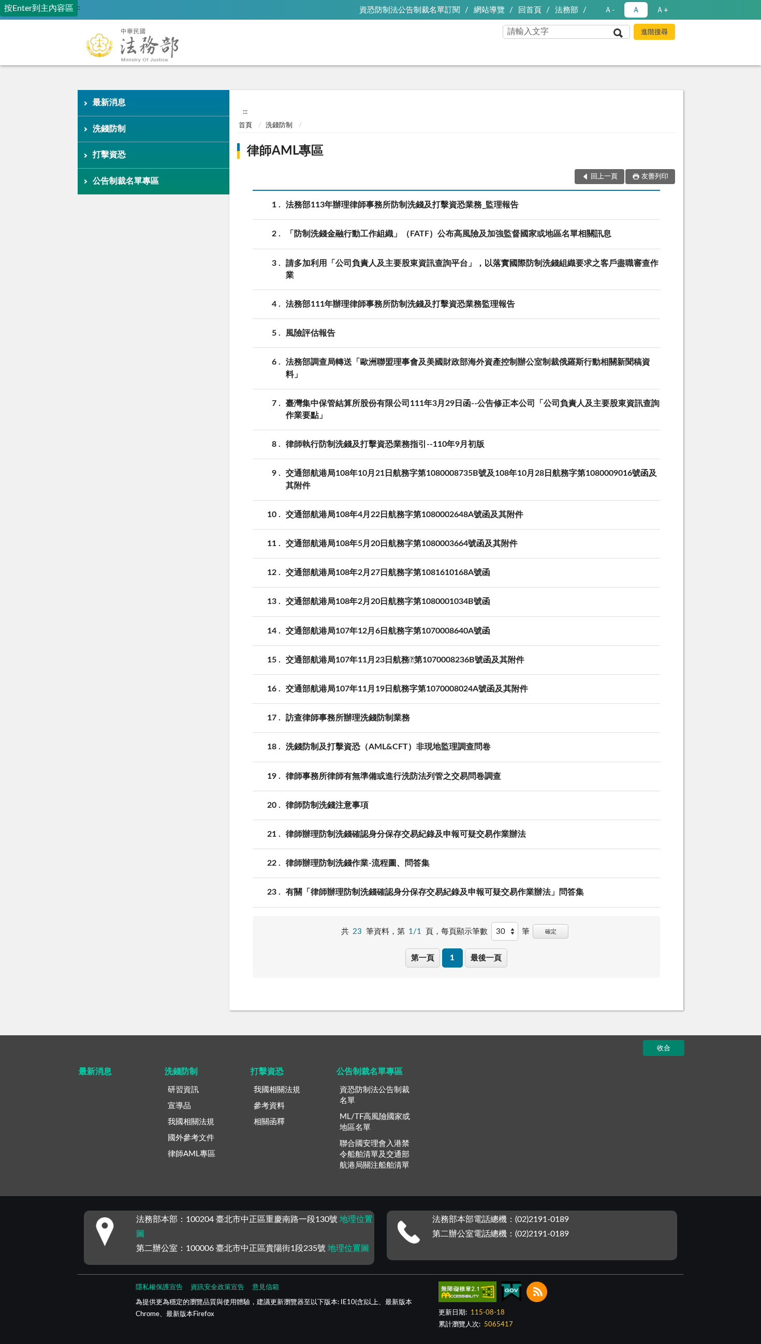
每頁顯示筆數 (464, 931)
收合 (663, 1048)
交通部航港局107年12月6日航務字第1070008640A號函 (388, 631)
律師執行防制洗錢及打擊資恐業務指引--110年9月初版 (385, 444)
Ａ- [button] (609, 10)
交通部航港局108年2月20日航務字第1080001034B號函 (388, 601)
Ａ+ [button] (662, 10)
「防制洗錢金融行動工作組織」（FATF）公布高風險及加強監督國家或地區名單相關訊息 (448, 234)
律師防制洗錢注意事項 (327, 805)
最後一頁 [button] (486, 958)
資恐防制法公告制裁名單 (374, 1095)
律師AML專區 (285, 151)
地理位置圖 (348, 1248)
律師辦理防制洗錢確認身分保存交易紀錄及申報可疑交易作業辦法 (406, 834)
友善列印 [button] (654, 176)
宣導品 (179, 1106)
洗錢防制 (109, 129)
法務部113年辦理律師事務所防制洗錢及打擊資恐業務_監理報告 (402, 205)
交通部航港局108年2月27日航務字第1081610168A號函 (388, 572)
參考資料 (269, 1106)
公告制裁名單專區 (126, 181)
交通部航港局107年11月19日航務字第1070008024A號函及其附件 (407, 689)
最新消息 (109, 102)
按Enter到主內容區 (39, 8)
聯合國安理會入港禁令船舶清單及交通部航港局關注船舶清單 (374, 1154)
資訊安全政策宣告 (217, 1287)
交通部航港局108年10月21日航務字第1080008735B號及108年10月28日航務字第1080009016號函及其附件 (471, 479)
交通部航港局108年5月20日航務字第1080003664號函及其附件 (402, 543)
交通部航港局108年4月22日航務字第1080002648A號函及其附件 (404, 514)
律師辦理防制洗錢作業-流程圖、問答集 (358, 863)
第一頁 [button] (422, 958)
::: (78, 8)
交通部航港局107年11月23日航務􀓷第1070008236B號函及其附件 (405, 660)
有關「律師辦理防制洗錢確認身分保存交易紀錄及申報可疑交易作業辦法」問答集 (435, 892)
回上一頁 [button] (604, 176)
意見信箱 (265, 1287)
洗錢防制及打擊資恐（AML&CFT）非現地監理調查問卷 (388, 747)
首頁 (245, 125)
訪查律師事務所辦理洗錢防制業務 (348, 718)
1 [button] (452, 958)
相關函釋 (269, 1122)
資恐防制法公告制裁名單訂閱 (409, 10)
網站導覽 (489, 10)
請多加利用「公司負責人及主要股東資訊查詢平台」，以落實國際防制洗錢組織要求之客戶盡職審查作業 (472, 269)
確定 (551, 931)
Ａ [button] (636, 10)
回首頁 (530, 10)
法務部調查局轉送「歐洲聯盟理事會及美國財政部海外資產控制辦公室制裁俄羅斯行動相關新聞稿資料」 (468, 368)
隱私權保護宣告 (159, 1287)
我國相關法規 (191, 1122)
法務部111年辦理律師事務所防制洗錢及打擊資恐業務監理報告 (400, 304)
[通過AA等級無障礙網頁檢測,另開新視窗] (467, 1293)
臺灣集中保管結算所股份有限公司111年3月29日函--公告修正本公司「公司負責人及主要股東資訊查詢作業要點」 (473, 409)
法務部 (566, 10)
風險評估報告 (310, 333)
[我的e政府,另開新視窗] (511, 1293)
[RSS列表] (536, 1293)
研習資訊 (183, 1090)
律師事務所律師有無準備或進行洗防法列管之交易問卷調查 (393, 776)
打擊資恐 (109, 154)
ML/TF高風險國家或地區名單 (375, 1122)
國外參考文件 (191, 1138)
